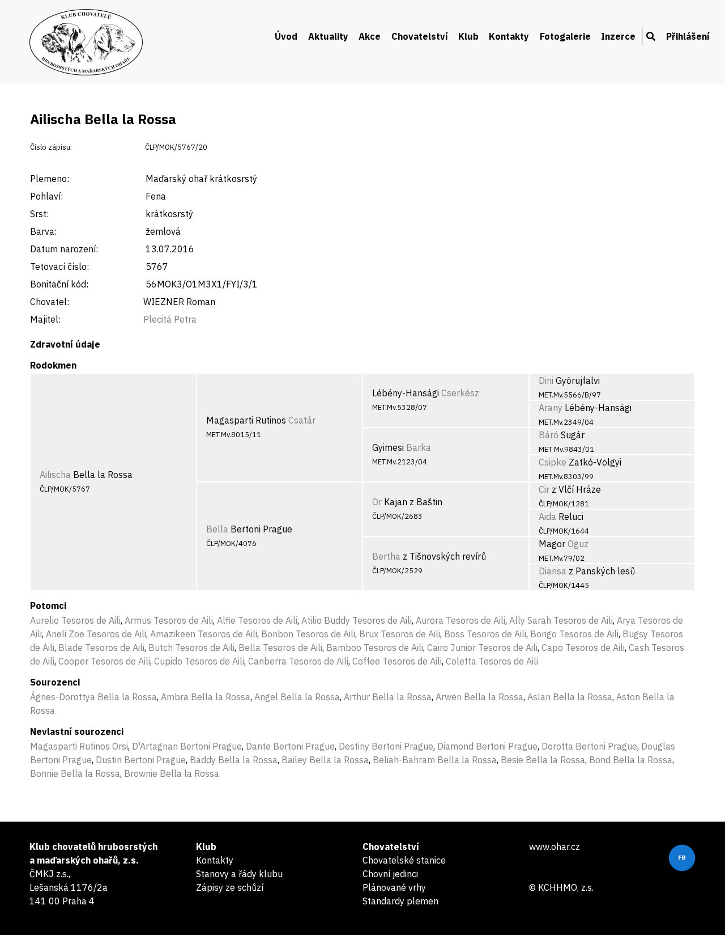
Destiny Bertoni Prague (386, 746)
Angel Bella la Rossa (297, 697)
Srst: (39, 213)
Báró (548, 435)
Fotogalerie (565, 36)
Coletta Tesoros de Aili (492, 661)
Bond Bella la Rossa (630, 759)
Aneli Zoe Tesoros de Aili (96, 634)
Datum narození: (64, 249)
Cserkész (460, 393)
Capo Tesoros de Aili (583, 647)
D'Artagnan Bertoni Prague (187, 746)
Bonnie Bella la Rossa (75, 773)
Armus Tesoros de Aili (169, 620)
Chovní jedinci (390, 873)
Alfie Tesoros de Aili (257, 620)
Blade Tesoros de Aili (101, 647)
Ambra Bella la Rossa (205, 697)
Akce (370, 36)
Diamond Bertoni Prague (487, 746)
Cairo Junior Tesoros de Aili (482, 647)
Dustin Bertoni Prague (141, 759)
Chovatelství (419, 36)
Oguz (578, 543)
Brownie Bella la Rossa (171, 773)
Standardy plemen (400, 901)
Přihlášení (688, 36)
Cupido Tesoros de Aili (199, 661)
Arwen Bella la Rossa (479, 697)
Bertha (386, 556)
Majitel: (45, 319)
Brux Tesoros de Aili (399, 634)
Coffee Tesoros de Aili (397, 661)
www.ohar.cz (554, 846)
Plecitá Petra (170, 319)
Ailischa (55, 474)
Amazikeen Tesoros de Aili (203, 634)
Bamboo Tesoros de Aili (374, 647)
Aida (547, 516)
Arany (550, 407)
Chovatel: (49, 301)
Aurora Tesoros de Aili (460, 620)
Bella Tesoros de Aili (280, 647)
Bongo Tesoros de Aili (574, 634)
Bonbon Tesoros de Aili (308, 634)
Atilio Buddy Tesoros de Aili (356, 620)
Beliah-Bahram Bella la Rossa (435, 759)
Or (377, 501)
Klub (468, 36)
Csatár (301, 420)
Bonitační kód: (59, 284)
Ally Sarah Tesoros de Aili (561, 620)
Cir (544, 489)
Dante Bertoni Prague (290, 746)
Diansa (552, 571)
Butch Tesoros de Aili (191, 647)
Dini (546, 380)
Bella (217, 529)
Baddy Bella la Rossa (234, 759)
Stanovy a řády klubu (239, 873)
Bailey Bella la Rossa (325, 759)
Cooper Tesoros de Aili (104, 661)
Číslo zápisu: (51, 147)
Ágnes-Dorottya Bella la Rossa (93, 697)
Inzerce (618, 36)
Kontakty (509, 36)
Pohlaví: (46, 196)
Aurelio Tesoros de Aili (75, 620)
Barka (418, 447)
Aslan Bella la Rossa (569, 697)
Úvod (286, 36)
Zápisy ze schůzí (229, 887)
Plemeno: (49, 178)
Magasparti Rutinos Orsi (79, 746)
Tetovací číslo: (59, 266)
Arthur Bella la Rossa (388, 697)
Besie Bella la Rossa (543, 759)
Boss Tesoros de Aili (485, 634)
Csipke (552, 462)
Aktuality (328, 36)
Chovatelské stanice (404, 860)
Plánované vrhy (394, 887)
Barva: (43, 231)
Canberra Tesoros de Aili (298, 661)
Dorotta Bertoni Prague (589, 746)
